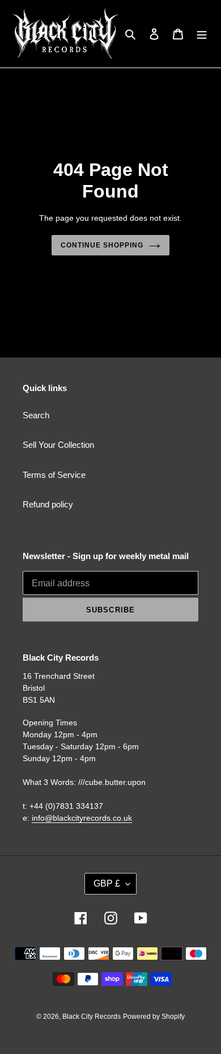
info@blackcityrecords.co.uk (82, 817)
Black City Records (91, 1017)
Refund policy (48, 504)
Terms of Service (54, 475)
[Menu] (202, 34)
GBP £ (107, 883)
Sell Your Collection (58, 445)
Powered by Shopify (154, 1017)
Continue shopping (102, 245)
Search (36, 415)
